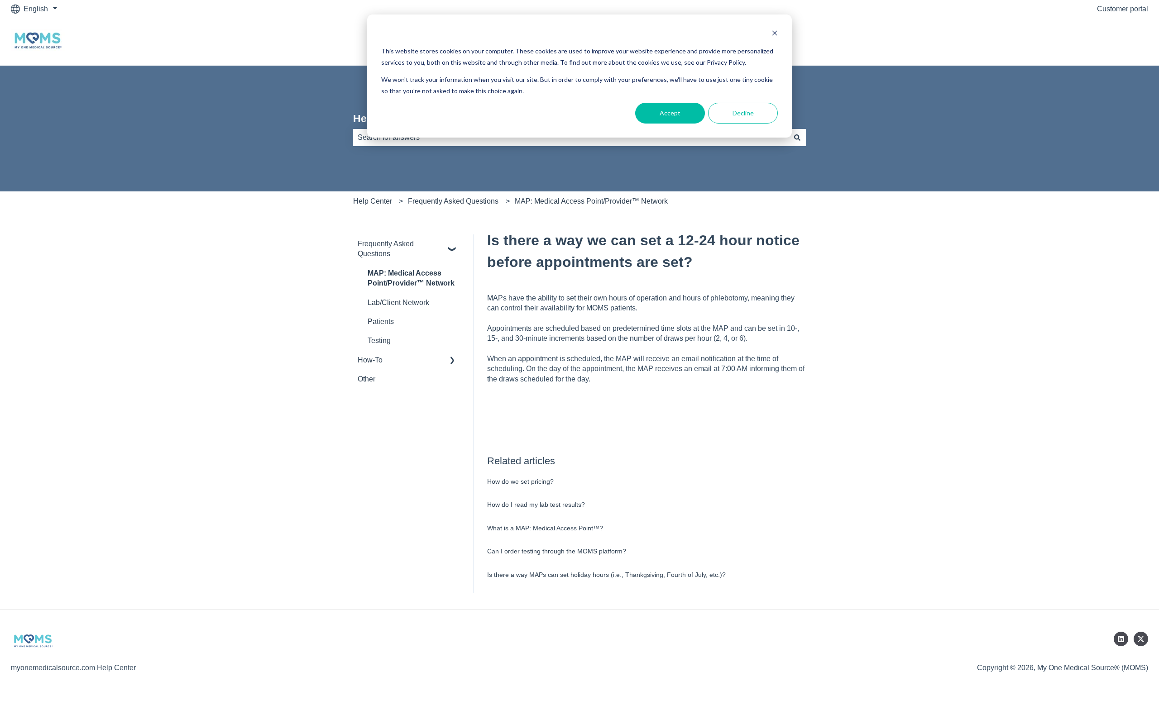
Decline (743, 113)
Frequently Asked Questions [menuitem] (386, 248)
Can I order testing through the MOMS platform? (556, 551)
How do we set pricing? (520, 481)
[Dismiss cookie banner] (774, 34)
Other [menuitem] (366, 379)
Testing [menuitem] (379, 340)
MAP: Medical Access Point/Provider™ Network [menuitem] (411, 278)
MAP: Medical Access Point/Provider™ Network (591, 201)
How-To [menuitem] (370, 360)
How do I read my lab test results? (536, 504)
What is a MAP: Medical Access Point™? (545, 528)
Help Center (372, 201)
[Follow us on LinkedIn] (1121, 639)
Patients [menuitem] (381, 321)
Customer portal (1122, 9)
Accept (670, 113)
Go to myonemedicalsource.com (1087, 41)
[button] (452, 244)
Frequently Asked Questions (453, 201)
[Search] (797, 137)
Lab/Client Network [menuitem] (398, 302)
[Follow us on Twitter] (1141, 639)
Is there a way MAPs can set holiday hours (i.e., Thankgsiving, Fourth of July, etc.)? (606, 574)
